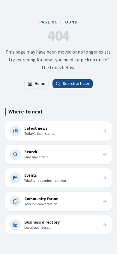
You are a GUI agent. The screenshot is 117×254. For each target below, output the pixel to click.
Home (40, 84)
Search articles (76, 84)
